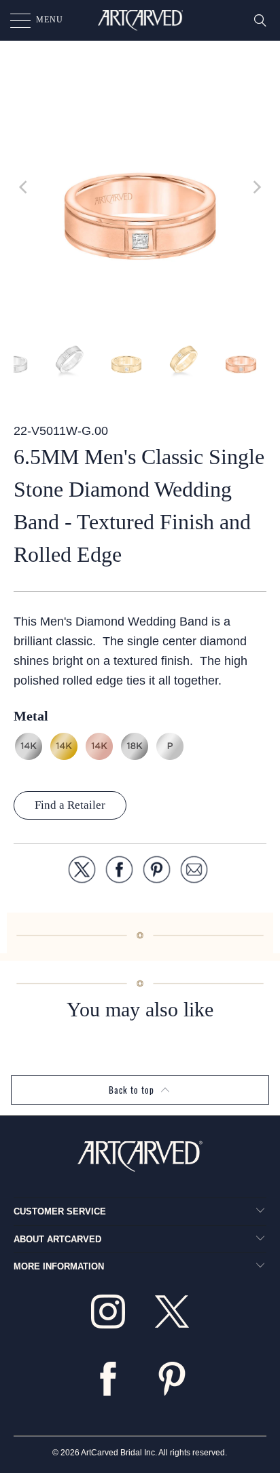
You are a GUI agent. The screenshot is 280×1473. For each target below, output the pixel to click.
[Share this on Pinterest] (156, 872)
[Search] (260, 20)
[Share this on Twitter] (82, 872)
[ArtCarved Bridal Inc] (140, 20)
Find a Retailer (70, 805)
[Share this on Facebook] (119, 872)
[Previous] (24, 187)
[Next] (256, 187)
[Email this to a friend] (194, 872)
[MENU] (14, 20)
